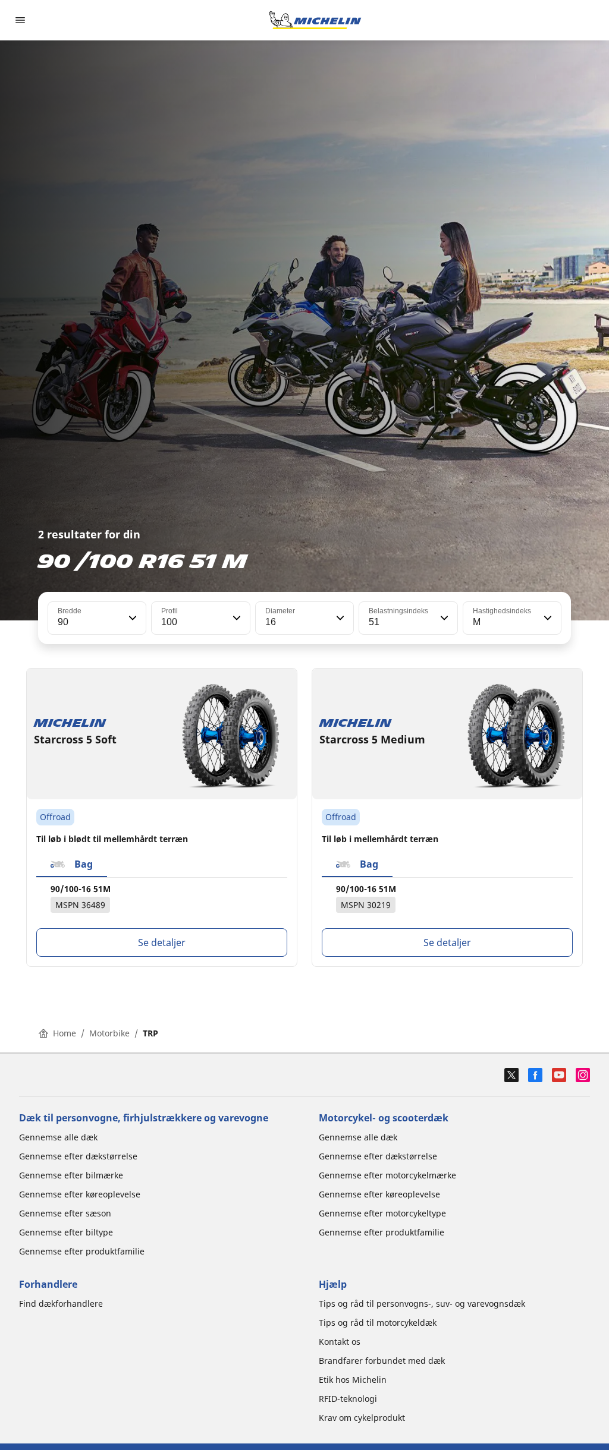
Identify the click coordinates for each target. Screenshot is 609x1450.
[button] (131, 618)
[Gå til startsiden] (315, 20)
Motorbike (109, 1033)
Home (64, 1033)
